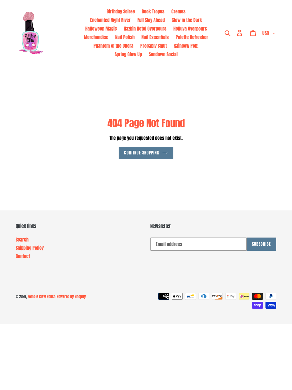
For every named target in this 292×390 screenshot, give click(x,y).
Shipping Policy (30, 247)
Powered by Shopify (71, 296)
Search (22, 239)
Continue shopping (141, 153)
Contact (23, 256)
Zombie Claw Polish (42, 296)
